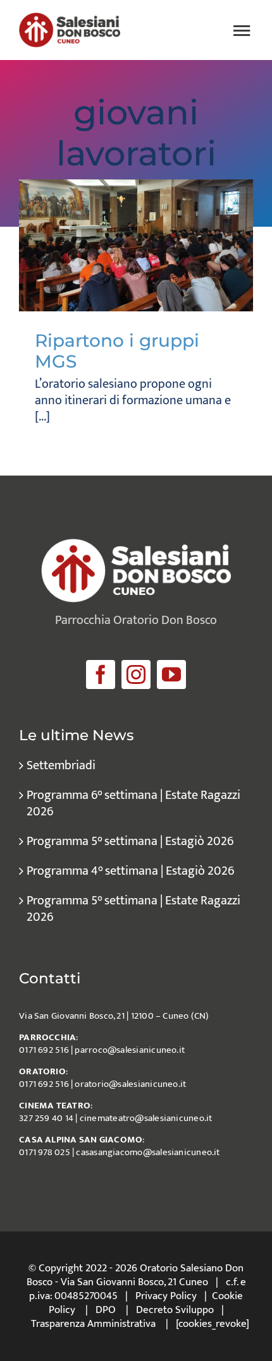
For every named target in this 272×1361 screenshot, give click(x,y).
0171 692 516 (44, 1050)
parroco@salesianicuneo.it (130, 1050)
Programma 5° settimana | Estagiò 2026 (130, 841)
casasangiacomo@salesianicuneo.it (147, 1152)
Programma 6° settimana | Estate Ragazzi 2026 (133, 803)
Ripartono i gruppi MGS (117, 351)
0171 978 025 (44, 1152)
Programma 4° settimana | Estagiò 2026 (130, 871)
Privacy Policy (166, 1296)
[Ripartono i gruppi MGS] (136, 245)
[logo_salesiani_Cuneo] (69, 19)
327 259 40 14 (46, 1118)
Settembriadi (61, 765)
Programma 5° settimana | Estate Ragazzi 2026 (133, 909)
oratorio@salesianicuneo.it (130, 1084)
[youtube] (171, 674)
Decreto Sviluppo (175, 1310)
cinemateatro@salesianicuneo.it (146, 1118)
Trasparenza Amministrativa (93, 1324)
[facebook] (100, 674)
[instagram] (136, 674)
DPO (106, 1310)
